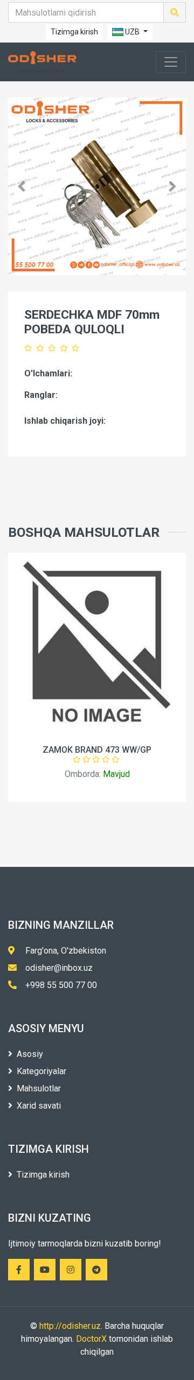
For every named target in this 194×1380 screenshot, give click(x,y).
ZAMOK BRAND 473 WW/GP (97, 750)
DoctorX (91, 1339)
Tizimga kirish (74, 31)
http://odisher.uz (70, 1326)
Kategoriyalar (41, 1071)
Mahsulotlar (39, 1088)
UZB (132, 31)
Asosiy (30, 1054)
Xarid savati (39, 1106)
